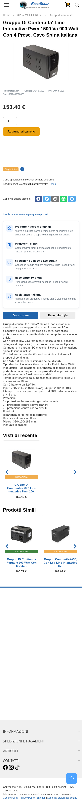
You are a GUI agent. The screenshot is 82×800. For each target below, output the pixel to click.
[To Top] (73, 790)
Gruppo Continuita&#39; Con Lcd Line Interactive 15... (60, 563)
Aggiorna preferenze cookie (62, 797)
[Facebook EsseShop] (5, 767)
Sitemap (41, 797)
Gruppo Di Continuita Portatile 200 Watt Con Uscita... (22, 563)
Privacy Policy (27, 797)
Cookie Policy (10, 797)
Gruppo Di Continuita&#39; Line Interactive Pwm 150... (21, 488)
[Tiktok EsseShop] (17, 767)
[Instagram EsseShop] (11, 767)
